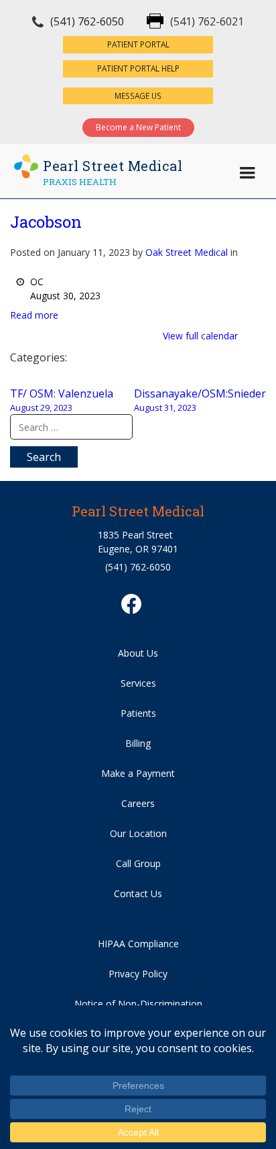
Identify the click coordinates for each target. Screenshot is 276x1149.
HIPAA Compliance (138, 943)
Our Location (138, 833)
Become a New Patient (138, 127)
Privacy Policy (138, 973)
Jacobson (46, 221)
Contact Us (138, 893)
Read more (34, 315)
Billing (138, 743)
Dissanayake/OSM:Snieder (200, 400)
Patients (138, 713)
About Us (138, 653)
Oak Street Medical (186, 252)
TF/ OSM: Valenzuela (61, 400)
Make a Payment (138, 773)
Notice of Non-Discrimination (138, 1003)
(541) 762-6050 (87, 21)
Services (138, 683)
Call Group (138, 863)
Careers (138, 803)
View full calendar (200, 335)
